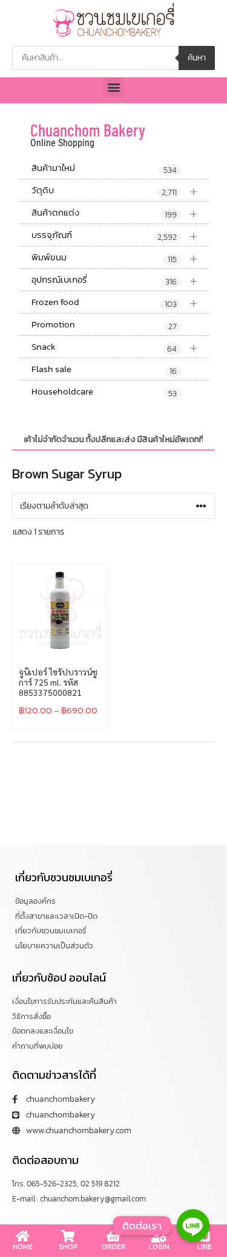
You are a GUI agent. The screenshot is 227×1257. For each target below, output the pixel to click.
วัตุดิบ (114, 190)
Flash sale (104, 370)
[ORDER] (114, 1236)
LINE (204, 1246)
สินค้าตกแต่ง (114, 213)
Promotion (104, 325)
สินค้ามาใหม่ (104, 168)
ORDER (114, 1246)
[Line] (193, 1225)
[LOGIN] (159, 1236)
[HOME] (23, 1236)
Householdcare (104, 392)
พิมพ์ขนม (114, 257)
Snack (114, 347)
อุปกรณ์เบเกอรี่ (114, 280)
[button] (113, 87)
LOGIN (159, 1246)
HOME (23, 1246)
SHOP (68, 1246)
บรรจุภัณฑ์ (114, 235)
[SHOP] (68, 1236)
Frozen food (114, 302)
